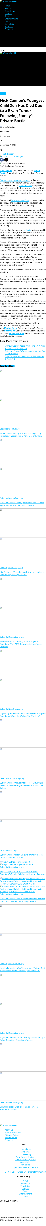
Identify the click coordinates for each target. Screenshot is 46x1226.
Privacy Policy (25, 1149)
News (7, 5)
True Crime (10, 11)
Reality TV (9, 8)
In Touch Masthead (13, 1132)
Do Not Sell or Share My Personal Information (25, 1172)
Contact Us (9, 29)
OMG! (7, 21)
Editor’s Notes (11, 1137)
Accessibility (25, 1162)
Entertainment (11, 18)
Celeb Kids (9, 24)
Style (7, 16)
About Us (9, 26)
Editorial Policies (12, 1135)
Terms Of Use (25, 1151)
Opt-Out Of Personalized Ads (25, 1167)
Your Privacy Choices (25, 1157)
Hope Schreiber (7, 154)
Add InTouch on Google (12, 156)
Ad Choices (25, 1164)
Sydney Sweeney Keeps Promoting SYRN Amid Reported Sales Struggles (25, 347)
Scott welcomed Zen (20, 200)
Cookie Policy (25, 1154)
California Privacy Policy (25, 1159)
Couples (8, 13)
